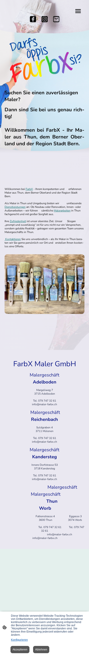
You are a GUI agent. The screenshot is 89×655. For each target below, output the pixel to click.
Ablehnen (41, 649)
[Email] (56, 19)
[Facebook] (33, 19)
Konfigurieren (19, 639)
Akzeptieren (20, 649)
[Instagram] (45, 19)
